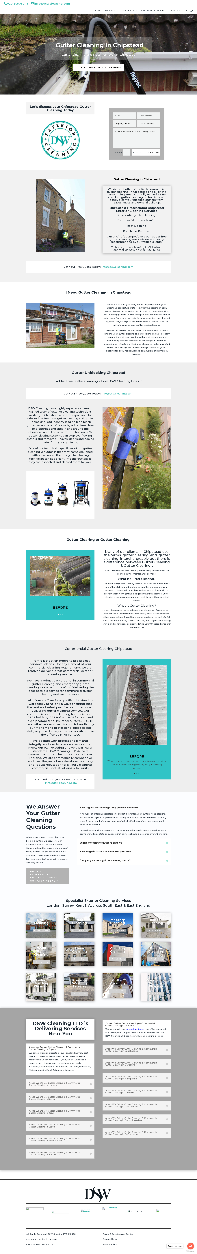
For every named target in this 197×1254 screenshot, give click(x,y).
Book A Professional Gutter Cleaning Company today (43, 876)
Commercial (128, 11)
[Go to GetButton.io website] (190, 1251)
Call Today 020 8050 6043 (100, 67)
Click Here (42, 930)
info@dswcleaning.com (117, 266)
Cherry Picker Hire (151, 11)
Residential (110, 11)
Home (97, 11)
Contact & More (176, 11)
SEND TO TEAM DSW (147, 152)
